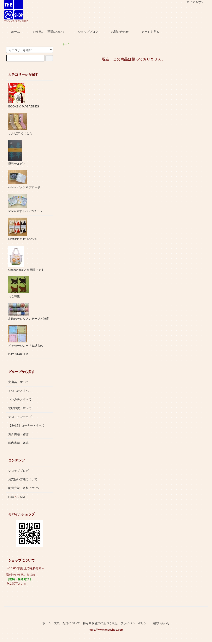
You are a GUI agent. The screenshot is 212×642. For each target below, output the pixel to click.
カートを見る (150, 31)
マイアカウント (197, 2)
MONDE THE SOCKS (22, 239)
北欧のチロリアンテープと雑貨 (28, 318)
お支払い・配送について (49, 31)
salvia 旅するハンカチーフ (25, 211)
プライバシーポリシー (134, 623)
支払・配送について (67, 623)
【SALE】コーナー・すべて (26, 425)
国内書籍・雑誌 (18, 442)
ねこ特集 (14, 296)
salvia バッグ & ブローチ (24, 187)
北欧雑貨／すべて (19, 408)
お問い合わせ (120, 31)
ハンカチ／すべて (19, 399)
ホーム (15, 31)
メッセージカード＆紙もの (25, 345)
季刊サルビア (17, 163)
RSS (11, 496)
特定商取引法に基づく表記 (100, 623)
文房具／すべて (18, 382)
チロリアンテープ (19, 416)
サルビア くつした (20, 133)
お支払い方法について (22, 479)
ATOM (21, 496)
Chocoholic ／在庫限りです (26, 269)
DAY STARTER (18, 354)
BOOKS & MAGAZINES (23, 106)
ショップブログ (88, 31)
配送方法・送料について (24, 488)
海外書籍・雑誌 (18, 434)
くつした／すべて (19, 390)
